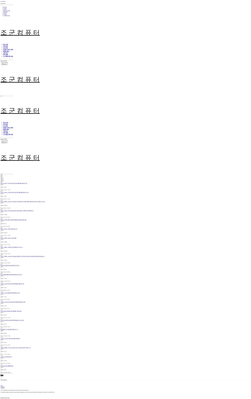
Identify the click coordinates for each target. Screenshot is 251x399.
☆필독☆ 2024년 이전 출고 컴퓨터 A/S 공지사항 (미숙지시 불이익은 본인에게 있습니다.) (23, 256)
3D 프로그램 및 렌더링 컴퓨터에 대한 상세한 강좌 (13, 219)
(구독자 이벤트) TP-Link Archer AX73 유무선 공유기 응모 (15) (16, 347)
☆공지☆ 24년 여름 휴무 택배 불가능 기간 (10, 292)
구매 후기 (5, 13)
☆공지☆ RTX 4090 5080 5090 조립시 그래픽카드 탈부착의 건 (17, 210)
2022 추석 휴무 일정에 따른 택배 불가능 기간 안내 (12, 320)
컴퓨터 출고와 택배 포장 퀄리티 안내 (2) (11, 274)
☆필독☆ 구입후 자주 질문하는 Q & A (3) (12, 247)
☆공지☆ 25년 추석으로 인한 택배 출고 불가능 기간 (14, 183)
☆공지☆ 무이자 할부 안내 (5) (9, 228)
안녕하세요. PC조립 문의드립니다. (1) (9, 329)
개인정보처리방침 (3, 386)
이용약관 (2, 385)
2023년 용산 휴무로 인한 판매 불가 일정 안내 (11, 311)
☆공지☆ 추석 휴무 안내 (6, 356)
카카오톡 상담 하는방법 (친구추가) (10, 265)
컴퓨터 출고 (5, 11)
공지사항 (5, 8)
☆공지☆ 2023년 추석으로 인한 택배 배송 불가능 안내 (13, 302)
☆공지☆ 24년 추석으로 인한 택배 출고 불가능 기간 (12, 283)
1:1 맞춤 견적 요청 (6, 15)
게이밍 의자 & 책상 (6, 10)
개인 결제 (5, 14)
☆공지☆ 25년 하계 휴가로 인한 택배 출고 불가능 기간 (15, 192)
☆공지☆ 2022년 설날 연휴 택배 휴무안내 (10, 338)
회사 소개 (5, 7)
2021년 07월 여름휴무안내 (7, 365)
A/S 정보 (4, 9)
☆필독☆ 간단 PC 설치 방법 (8, 238)
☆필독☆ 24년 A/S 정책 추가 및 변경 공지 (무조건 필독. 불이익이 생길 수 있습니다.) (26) (23, 201)
